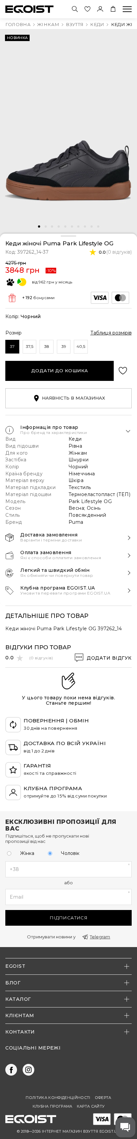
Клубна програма (52, 1106)
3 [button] (52, 227)
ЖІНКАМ (48, 24)
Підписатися (68, 917)
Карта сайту (91, 1106)
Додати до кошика (59, 370)
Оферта (103, 1098)
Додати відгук (109, 658)
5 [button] (65, 227)
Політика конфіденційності (58, 1098)
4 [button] (59, 227)
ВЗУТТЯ (74, 24)
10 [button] (98, 227)
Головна (18, 24)
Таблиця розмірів (111, 332)
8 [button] (85, 227)
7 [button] (78, 227)
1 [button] (39, 227)
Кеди (97, 24)
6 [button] (72, 227)
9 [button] (91, 227)
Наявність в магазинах (73, 398)
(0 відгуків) (119, 252)
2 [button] (46, 227)
